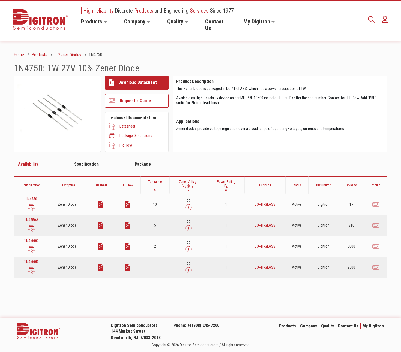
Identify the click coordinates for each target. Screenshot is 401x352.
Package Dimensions (135, 135)
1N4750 (31, 199)
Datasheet (127, 126)
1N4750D (31, 262)
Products (91, 21)
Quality (175, 21)
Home (19, 54)
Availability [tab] (28, 164)
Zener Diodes (69, 54)
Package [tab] (143, 164)
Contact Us (214, 24)
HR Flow (125, 145)
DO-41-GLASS (265, 204)
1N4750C (31, 241)
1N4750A (31, 220)
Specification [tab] (86, 164)
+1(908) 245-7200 (203, 325)
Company (134, 21)
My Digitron (256, 21)
